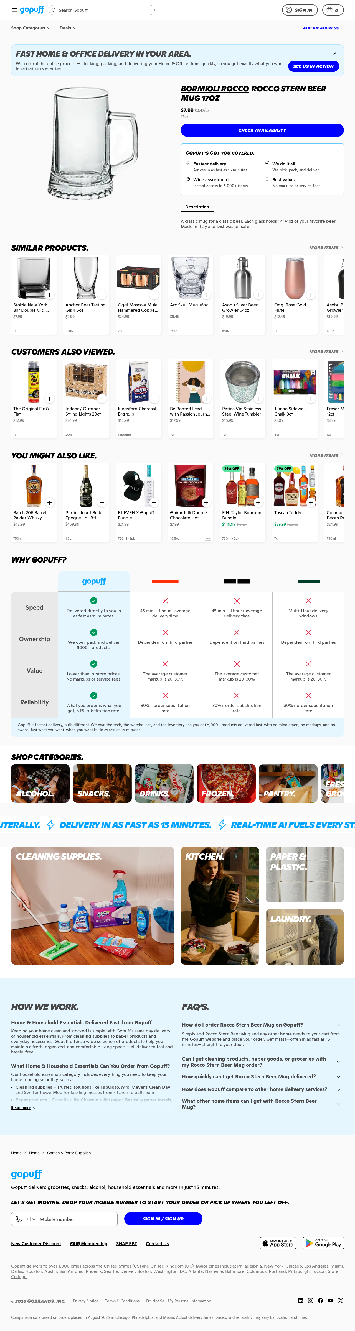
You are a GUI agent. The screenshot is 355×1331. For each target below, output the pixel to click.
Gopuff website (206, 1039)
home (286, 1034)
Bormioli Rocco (215, 89)
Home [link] (16, 1152)
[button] (333, 10)
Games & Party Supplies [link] (69, 1152)
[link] (32, 10)
